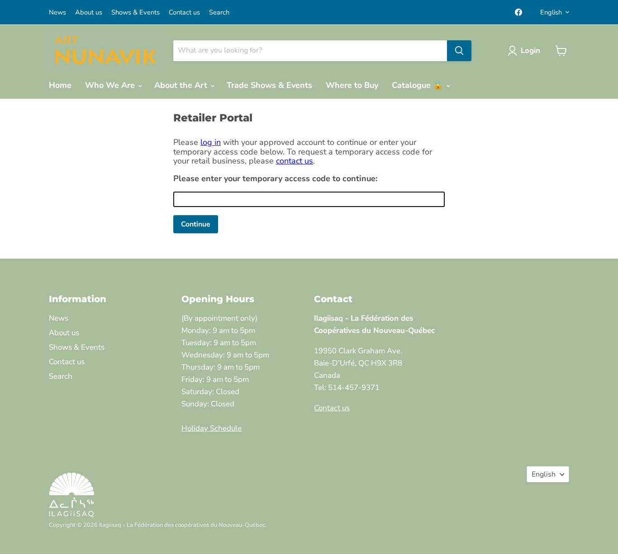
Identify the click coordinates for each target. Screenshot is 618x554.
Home (60, 85)
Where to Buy (352, 85)
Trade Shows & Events (269, 85)
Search (219, 12)
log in (210, 142)
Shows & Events (135, 12)
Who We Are (111, 85)
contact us (294, 160)
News (57, 12)
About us (88, 12)
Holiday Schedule (211, 428)
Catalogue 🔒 (418, 85)
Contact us (184, 12)
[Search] (459, 50)
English (551, 12)
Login (530, 50)
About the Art (181, 85)
